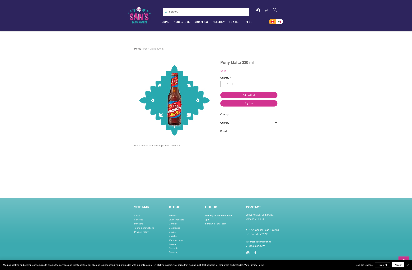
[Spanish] (279, 21)
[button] (275, 10)
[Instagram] (248, 253)
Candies (173, 223)
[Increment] (232, 84)
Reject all (382, 264)
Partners (138, 223)
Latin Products (176, 219)
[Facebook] (255, 253)
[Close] (408, 264)
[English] (272, 21)
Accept (398, 264)
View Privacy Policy (254, 264)
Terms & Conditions (144, 227)
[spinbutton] (227, 84)
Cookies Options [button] (364, 264)
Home (137, 48)
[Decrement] (223, 84)
